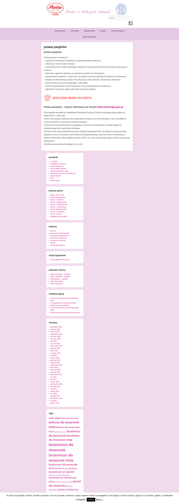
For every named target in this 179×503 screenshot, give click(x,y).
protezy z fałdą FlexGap (58, 204)
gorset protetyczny (68, 489)
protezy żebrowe (56, 214)
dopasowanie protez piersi (59, 171)
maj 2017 (53, 377)
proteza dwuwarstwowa (58, 209)
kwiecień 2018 (55, 370)
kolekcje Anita (89, 31)
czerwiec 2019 (55, 353)
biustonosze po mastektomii (66, 468)
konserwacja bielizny (57, 245)
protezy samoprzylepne (58, 202)
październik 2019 (56, 346)
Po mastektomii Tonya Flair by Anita (63, 303)
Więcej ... (99, 499)
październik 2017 (56, 374)
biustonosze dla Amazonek (59, 233)
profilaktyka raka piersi (58, 164)
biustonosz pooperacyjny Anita (63, 482)
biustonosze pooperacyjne (59, 236)
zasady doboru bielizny (58, 168)
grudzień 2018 (55, 360)
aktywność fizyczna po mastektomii (63, 173)
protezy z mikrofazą (57, 212)
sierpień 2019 (55, 348)
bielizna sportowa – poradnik (60, 274)
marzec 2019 (54, 358)
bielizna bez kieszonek (58, 238)
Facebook (131, 23)
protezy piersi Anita (57, 195)
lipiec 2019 (54, 351)
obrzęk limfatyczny (57, 166)
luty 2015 (53, 393)
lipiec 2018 (54, 367)
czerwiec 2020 (55, 339)
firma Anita (75, 31)
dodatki (52, 243)
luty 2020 (53, 341)
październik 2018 (56, 365)
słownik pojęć (55, 180)
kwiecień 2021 (55, 329)
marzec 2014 (54, 403)
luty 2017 (53, 379)
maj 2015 (53, 389)
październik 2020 (56, 334)
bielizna (53, 231)
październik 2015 (56, 384)
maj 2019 (53, 355)
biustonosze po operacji (61, 472)
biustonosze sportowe (58, 240)
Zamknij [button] (91, 500)
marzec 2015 (54, 391)
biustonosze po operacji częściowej (59, 475)
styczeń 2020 (55, 344)
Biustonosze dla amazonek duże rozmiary (65, 312)
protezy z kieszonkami (58, 207)
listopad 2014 (55, 396)
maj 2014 (53, 401)
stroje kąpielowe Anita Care (59, 260)
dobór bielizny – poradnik (59, 279)
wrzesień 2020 (55, 336)
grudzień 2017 (55, 372)
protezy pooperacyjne (57, 197)
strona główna (60, 31)
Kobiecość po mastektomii (59, 305)
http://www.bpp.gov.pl (110, 107)
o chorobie (54, 161)
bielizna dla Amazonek (70, 418)
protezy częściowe (56, 200)
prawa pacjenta (55, 47)
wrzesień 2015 (55, 386)
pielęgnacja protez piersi (58, 216)
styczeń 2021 (55, 332)
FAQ (51, 178)
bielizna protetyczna (60, 432)
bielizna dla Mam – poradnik (60, 276)
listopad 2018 (55, 363)
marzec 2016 (54, 382)
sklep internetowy (117, 31)
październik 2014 (56, 398)
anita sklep (54, 418)
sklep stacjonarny (89, 37)
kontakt (103, 31)
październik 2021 (56, 327)
